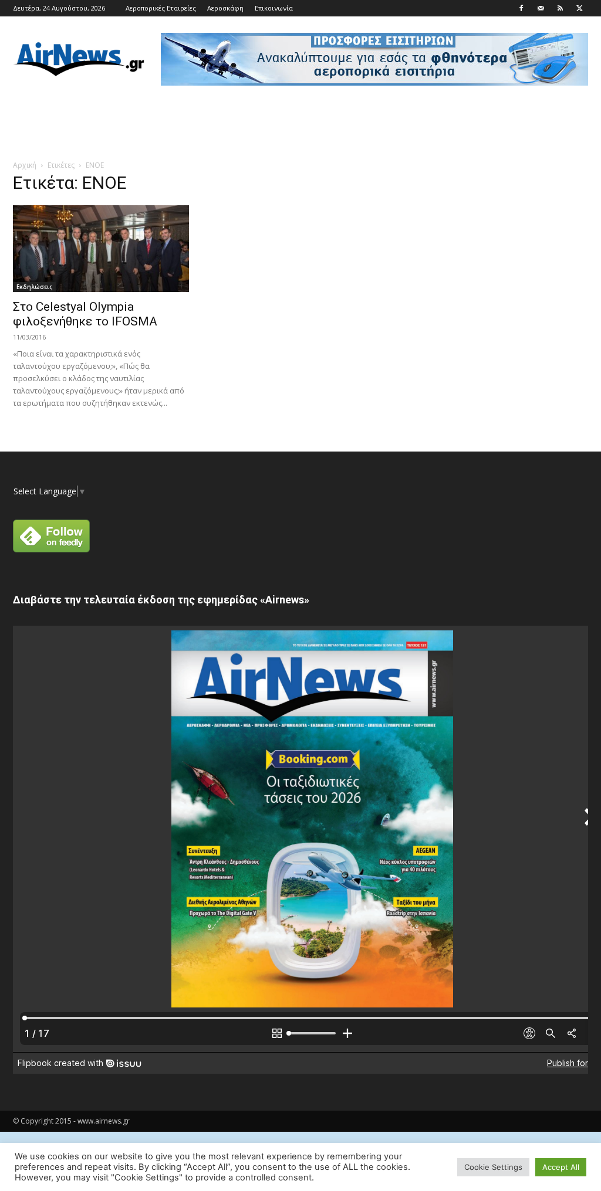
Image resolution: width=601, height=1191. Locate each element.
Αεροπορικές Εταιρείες (161, 8)
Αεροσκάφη (225, 8)
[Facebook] (521, 8)
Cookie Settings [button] (493, 1167)
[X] (579, 8)
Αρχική (24, 165)
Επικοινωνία (274, 8)
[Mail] (540, 8)
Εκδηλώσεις (34, 287)
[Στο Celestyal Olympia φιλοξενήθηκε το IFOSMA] (101, 248)
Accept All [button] (560, 1167)
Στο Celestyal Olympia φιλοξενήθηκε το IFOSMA (85, 314)
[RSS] (560, 8)
